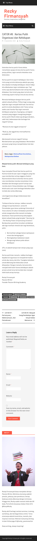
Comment (10, 347)
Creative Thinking (20, 294)
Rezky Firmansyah (16, 13)
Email (8, 385)
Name (8, 374)
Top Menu (9, 3)
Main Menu (9, 26)
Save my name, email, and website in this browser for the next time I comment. (18, 410)
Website (9, 396)
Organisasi (23, 297)
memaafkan (13, 297)
